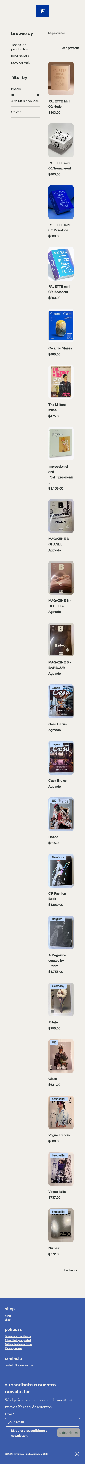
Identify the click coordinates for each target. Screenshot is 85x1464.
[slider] (12, 94)
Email (9, 1414)
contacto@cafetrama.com (19, 1365)
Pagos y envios (13, 1348)
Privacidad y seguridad (18, 1340)
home (8, 1315)
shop (8, 1319)
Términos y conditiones (18, 1336)
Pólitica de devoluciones (18, 1344)
